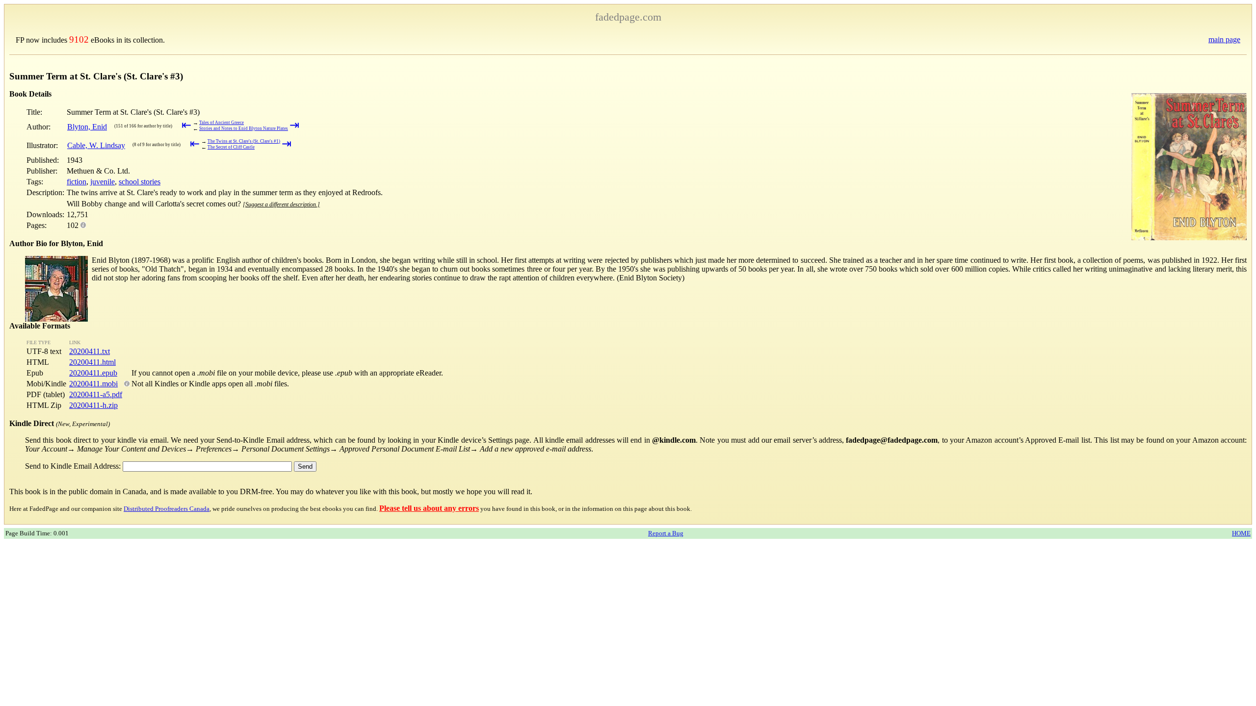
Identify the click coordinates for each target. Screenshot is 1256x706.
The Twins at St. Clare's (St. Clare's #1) (244, 141)
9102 (79, 39)
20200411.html (92, 362)
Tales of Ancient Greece (221, 122)
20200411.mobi (93, 383)
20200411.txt (89, 351)
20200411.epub (93, 373)
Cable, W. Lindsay (96, 145)
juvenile (102, 181)
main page (1224, 39)
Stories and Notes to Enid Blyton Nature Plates (243, 128)
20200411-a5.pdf (95, 394)
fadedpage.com (628, 17)
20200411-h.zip (93, 405)
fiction (76, 181)
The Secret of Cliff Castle (231, 147)
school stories (139, 181)
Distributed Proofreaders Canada (166, 508)
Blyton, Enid (87, 127)
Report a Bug (665, 533)
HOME (1241, 533)
